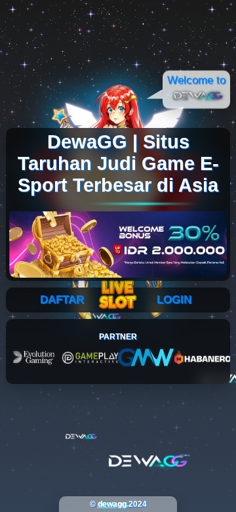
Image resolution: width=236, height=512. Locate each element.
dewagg (112, 504)
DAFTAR (62, 299)
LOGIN (174, 299)
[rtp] (118, 297)
